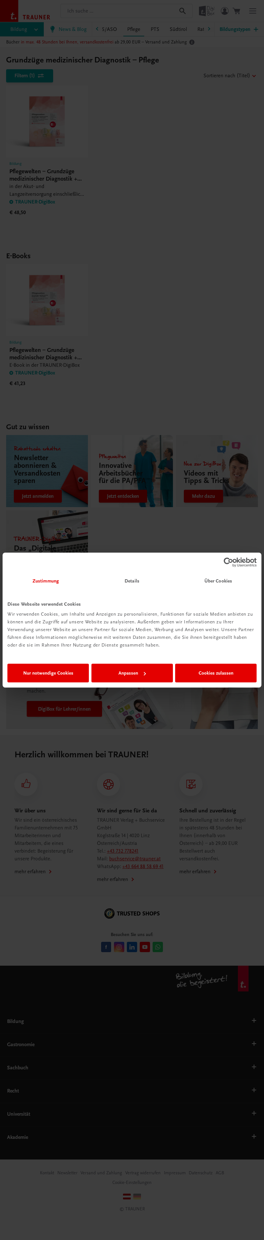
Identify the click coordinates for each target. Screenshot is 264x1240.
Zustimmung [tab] (46, 581)
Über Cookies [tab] (218, 581)
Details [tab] (132, 581)
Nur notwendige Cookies (48, 673)
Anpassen (128, 673)
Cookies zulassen (216, 673)
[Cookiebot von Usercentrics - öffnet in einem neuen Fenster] (228, 562)
